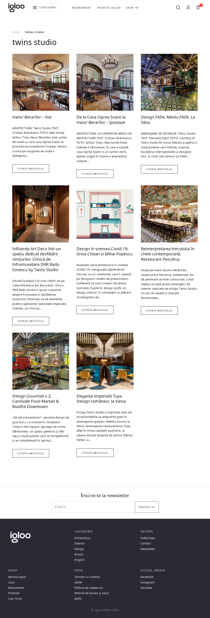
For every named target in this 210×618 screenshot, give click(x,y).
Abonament (81, 7)
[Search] (178, 7)
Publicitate (147, 538)
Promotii (14, 593)
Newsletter (147, 549)
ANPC (78, 599)
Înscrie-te (147, 507)
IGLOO (16, 32)
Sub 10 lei (15, 599)
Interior (79, 543)
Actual (78, 554)
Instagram (147, 582)
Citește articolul (30, 168)
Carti (11, 582)
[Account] (188, 7)
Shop (130, 7)
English (79, 560)
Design (79, 549)
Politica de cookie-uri (88, 588)
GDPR (78, 582)
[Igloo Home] (16, 7)
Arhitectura (82, 538)
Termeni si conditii (87, 577)
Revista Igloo (109, 7)
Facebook (146, 577)
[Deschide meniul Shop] (136, 8)
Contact (145, 543)
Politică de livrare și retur (91, 593)
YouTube (146, 588)
